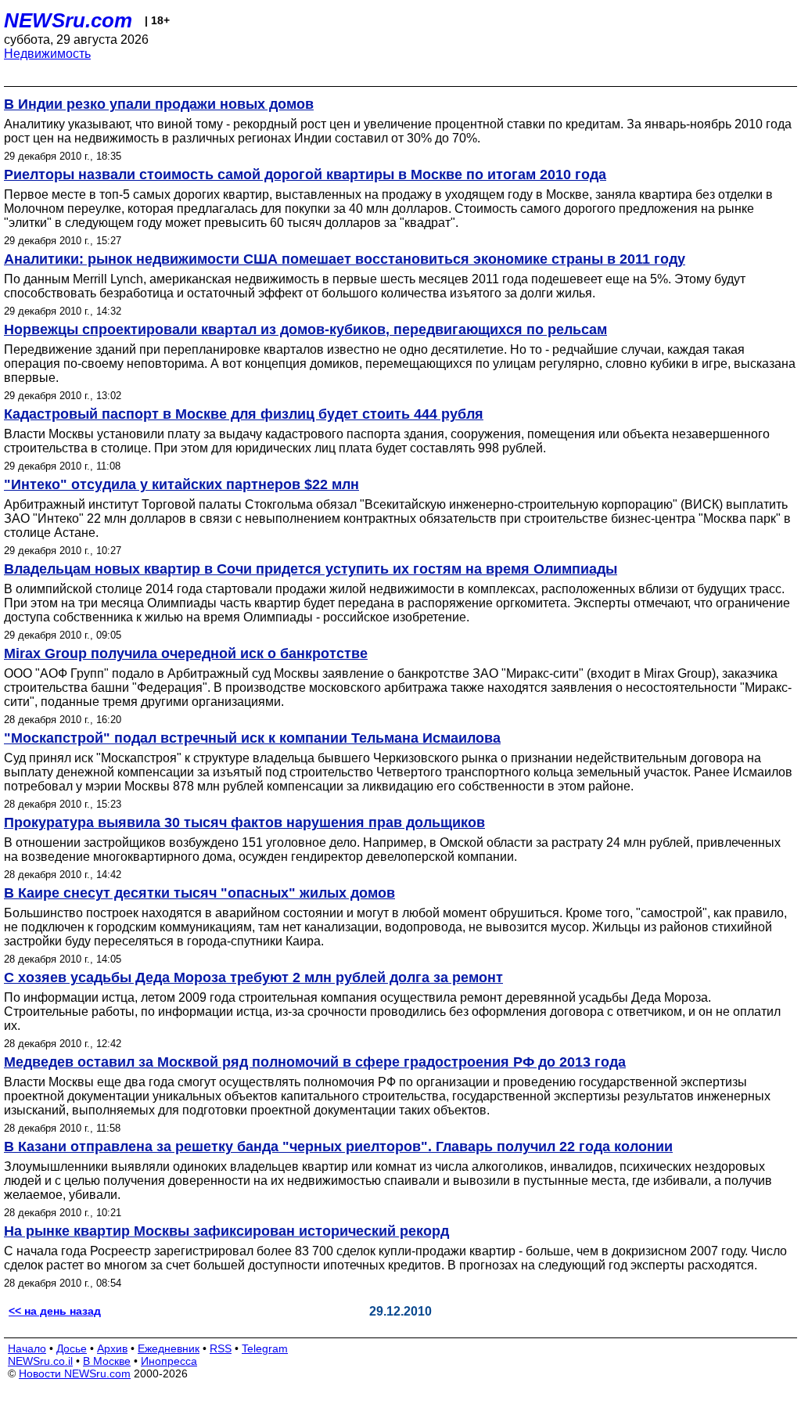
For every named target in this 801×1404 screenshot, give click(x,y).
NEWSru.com (68, 20)
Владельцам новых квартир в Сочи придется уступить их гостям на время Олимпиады (310, 569)
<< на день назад (55, 1311)
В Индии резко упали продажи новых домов (159, 104)
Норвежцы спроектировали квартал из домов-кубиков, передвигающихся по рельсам (305, 329)
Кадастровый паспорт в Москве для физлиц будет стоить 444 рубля (243, 414)
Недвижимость (47, 53)
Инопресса (169, 1361)
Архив (112, 1348)
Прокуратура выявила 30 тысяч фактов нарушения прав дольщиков (244, 822)
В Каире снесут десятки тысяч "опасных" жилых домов (199, 893)
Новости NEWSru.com (75, 1373)
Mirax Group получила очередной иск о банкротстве (186, 653)
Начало (27, 1348)
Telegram (265, 1348)
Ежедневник (168, 1348)
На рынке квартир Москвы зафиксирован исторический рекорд (226, 1231)
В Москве (107, 1361)
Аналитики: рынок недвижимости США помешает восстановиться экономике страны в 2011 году (344, 259)
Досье (71, 1348)
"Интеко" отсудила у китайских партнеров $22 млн (181, 484)
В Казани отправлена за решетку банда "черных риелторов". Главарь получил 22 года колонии (338, 1146)
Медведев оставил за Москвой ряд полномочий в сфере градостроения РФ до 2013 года (315, 1062)
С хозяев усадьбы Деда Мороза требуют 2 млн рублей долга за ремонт (253, 977)
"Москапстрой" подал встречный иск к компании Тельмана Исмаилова (252, 738)
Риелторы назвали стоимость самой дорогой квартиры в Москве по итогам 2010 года (305, 174)
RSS (221, 1348)
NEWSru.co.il (40, 1361)
